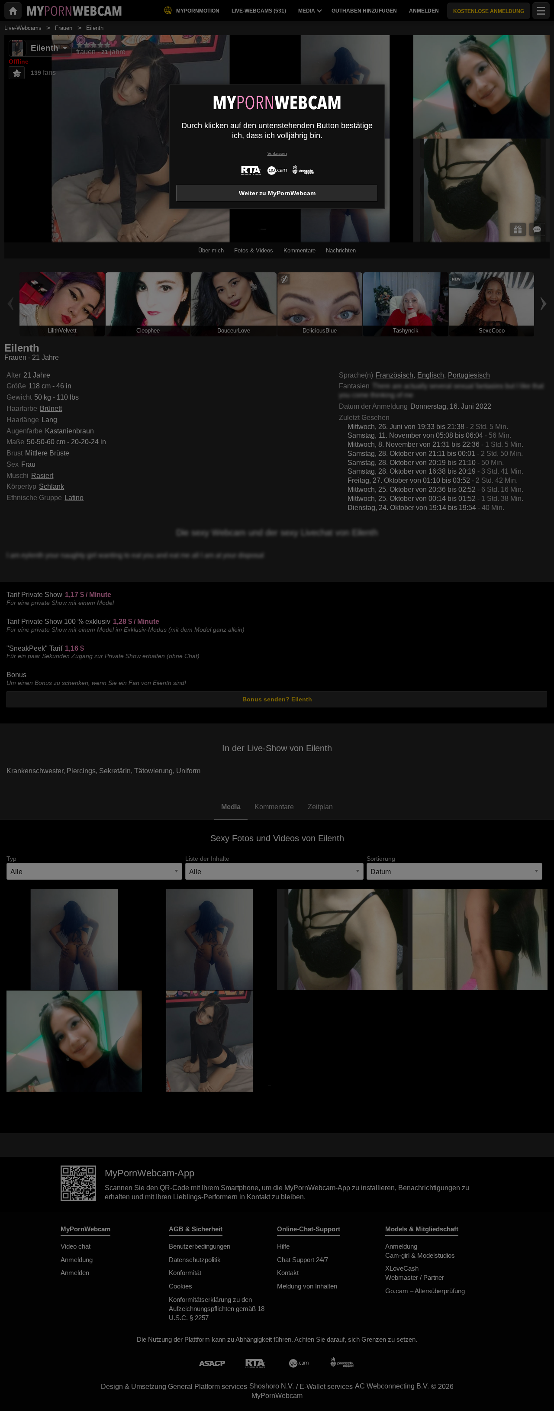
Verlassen (277, 153)
